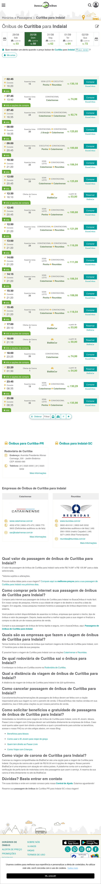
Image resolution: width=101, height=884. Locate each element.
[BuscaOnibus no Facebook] (95, 849)
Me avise (10, 55)
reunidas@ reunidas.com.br (72, 538)
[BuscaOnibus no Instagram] (81, 849)
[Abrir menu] (3, 5)
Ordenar (38, 416)
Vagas (30, 850)
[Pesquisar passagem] (89, 5)
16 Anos (31, 846)
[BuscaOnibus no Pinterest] (74, 849)
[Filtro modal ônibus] (53, 416)
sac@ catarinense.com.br (21, 532)
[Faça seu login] (95, 4)
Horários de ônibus (9, 843)
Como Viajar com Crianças (19, 749)
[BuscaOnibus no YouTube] (88, 849)
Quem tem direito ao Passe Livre (22, 744)
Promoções (9, 853)
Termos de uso (36, 854)
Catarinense (69, 652)
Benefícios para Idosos (18, 733)
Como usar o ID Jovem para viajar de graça (27, 738)
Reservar (90, 194)
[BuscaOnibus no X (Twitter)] (67, 849)
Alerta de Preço (12, 849)
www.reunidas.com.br (70, 520)
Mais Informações (38, 473)
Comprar (90, 81)
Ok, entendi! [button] (50, 876)
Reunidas (82, 652)
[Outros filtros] (69, 416)
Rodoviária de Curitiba (54, 667)
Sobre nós (33, 842)
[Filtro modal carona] (58, 416)
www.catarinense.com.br (21, 520)
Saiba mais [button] (72, 868)
